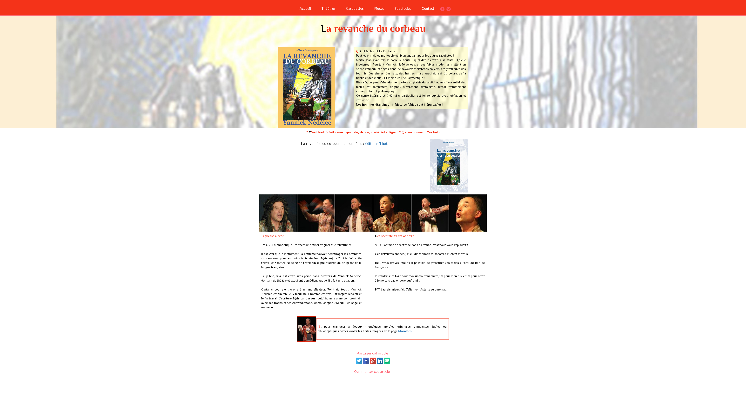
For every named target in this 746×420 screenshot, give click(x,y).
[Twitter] (359, 360)
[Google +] (373, 360)
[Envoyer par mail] (387, 360)
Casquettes (355, 8)
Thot (383, 143)
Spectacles (403, 8)
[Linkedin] (380, 360)
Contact (428, 8)
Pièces (379, 8)
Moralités (405, 331)
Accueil (305, 8)
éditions (372, 143)
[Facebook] (366, 360)
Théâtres (328, 8)
